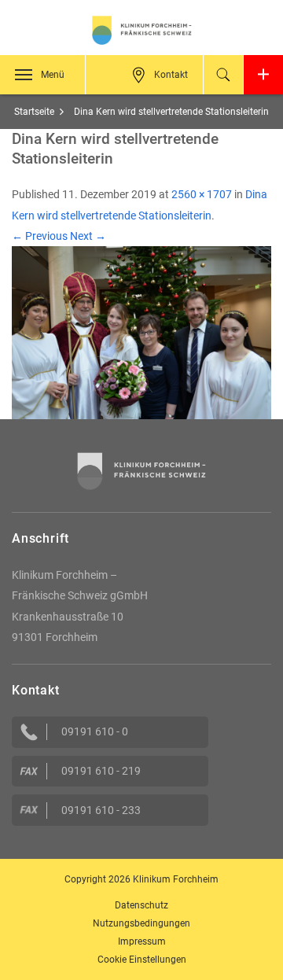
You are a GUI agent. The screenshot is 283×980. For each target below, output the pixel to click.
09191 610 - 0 (94, 731)
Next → (88, 236)
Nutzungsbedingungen (141, 923)
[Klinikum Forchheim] (141, 30)
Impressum (142, 941)
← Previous (40, 236)
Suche (223, 74)
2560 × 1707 (201, 194)
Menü (52, 74)
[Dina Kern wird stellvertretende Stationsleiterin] (141, 332)
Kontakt (171, 74)
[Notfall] (263, 74)
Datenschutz (141, 905)
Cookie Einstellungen (141, 959)
